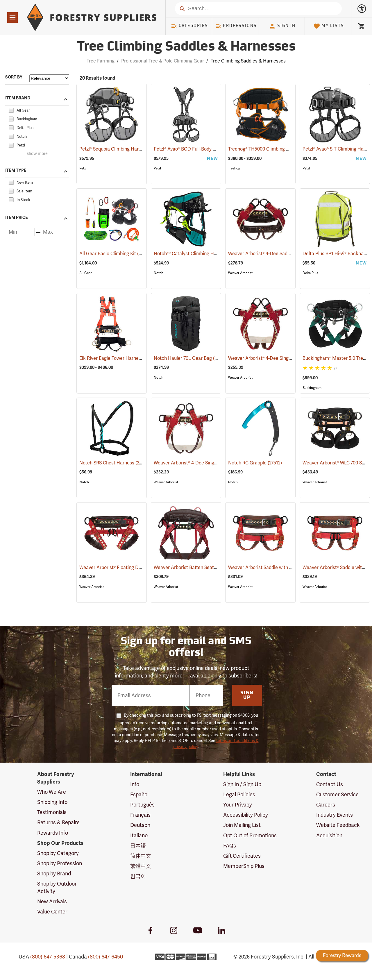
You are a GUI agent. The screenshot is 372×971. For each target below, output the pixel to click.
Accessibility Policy (245, 814)
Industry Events (334, 814)
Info (134, 784)
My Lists (332, 26)
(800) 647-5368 (47, 956)
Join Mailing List (242, 825)
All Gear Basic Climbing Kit (115, 254)
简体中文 (140, 855)
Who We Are (51, 791)
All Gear (85, 273)
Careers (325, 804)
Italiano (139, 835)
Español (139, 794)
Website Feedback (338, 825)
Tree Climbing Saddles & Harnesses (186, 47)
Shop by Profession (59, 863)
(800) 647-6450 (105, 956)
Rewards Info (52, 832)
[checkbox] (11, 109)
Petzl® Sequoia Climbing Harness (121, 149)
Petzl (83, 168)
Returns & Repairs (58, 822)
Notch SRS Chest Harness (114, 463)
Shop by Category (58, 853)
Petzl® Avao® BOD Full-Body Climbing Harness (210, 149)
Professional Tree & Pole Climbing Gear (162, 61)
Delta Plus (310, 273)
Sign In (286, 26)
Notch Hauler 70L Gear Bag (191, 358)
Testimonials (52, 812)
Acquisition (329, 835)
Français (140, 814)
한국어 (138, 876)
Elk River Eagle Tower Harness (119, 358)
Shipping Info (52, 802)
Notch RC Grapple (255, 463)
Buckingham (312, 387)
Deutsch (140, 825)
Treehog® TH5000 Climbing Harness (274, 149)
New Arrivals (52, 901)
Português (142, 804)
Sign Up (247, 695)
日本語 (138, 845)
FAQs (229, 845)
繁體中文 (140, 866)
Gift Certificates (242, 855)
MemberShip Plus (243, 866)
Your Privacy (237, 804)
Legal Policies (239, 794)
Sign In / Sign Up (242, 784)
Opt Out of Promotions (250, 835)
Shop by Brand (54, 873)
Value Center (52, 911)
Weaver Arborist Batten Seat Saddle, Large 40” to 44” (217, 567)
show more (37, 154)
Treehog (234, 168)
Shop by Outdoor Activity (57, 887)
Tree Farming (101, 61)
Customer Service (337, 794)
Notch (158, 273)
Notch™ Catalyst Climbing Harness (199, 254)
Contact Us (329, 784)
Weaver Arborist (240, 273)
